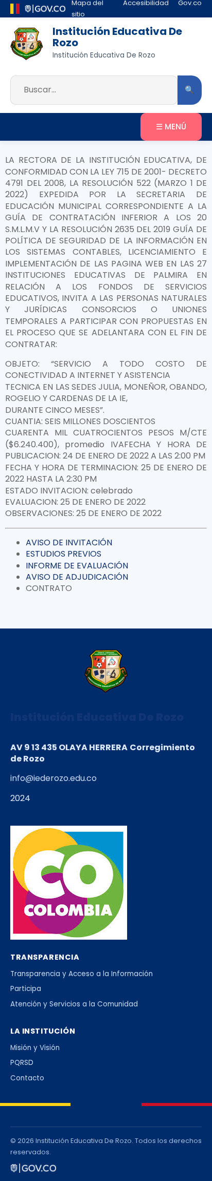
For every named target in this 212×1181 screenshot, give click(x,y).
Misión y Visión (35, 1048)
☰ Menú (171, 126)
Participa (25, 989)
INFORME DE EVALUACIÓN (77, 566)
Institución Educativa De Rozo (117, 37)
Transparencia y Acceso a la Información (81, 974)
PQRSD (21, 1063)
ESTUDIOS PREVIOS (63, 554)
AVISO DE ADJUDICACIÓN (77, 577)
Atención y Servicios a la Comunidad (74, 1004)
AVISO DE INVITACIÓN (69, 542)
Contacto (27, 1078)
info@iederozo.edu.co (53, 778)
